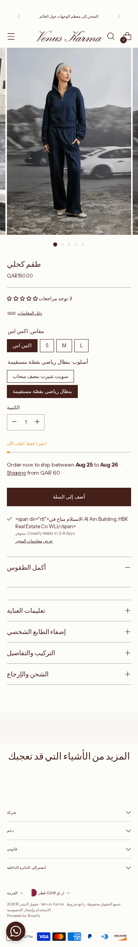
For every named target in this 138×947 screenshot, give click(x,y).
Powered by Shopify (23, 915)
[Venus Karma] (69, 36)
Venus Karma (53, 904)
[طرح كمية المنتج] (14, 422)
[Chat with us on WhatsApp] (15, 931)
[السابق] (19, 16)
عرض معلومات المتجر (34, 541)
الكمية (13, 407)
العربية (12, 892)
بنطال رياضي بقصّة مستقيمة (42, 389)
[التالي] (118, 16)
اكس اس (22, 343)
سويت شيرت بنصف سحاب (41, 374)
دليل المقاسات (30, 313)
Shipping (16, 473)
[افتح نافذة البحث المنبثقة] (110, 36)
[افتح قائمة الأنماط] (11, 36)
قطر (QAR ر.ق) (51, 892)
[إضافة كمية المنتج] (37, 422)
